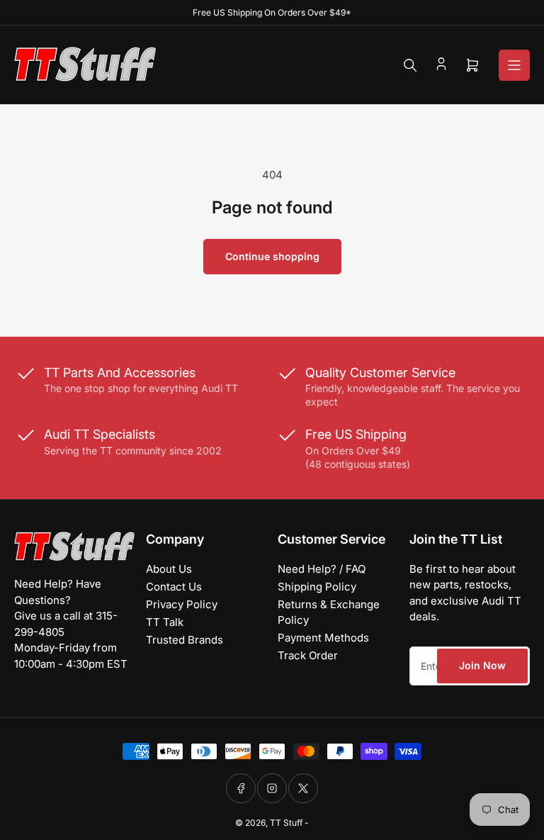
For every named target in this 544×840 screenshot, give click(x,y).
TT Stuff (286, 822)
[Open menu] (514, 65)
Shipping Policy (317, 586)
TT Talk (164, 622)
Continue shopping (272, 256)
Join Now (482, 665)
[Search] (410, 65)
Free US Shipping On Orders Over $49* (272, 12)
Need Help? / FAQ (322, 569)
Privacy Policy (181, 604)
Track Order (308, 655)
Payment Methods (323, 637)
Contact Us (174, 586)
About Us (169, 569)
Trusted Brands (184, 639)
